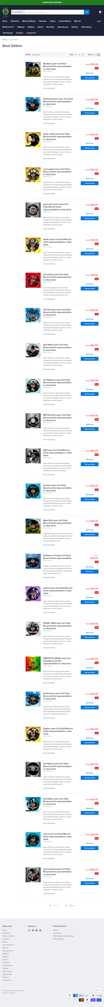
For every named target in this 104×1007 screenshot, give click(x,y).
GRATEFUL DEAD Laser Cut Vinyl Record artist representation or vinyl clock (57, 661)
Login (99, 21)
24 (76, 54)
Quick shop (89, 73)
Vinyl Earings (8, 33)
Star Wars (50, 27)
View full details (49, 88)
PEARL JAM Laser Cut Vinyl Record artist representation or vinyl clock (57, 626)
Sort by (28, 55)
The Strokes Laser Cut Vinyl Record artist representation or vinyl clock (57, 312)
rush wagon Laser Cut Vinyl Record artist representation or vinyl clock (57, 172)
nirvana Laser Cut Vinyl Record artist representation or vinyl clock (57, 488)
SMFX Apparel (58, 939)
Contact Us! (31, 33)
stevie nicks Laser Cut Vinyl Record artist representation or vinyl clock (57, 872)
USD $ (96, 990)
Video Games (86, 27)
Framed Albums (65, 21)
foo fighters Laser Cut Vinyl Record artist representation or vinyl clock (57, 382)
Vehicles (74, 27)
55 (66, 906)
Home (5, 21)
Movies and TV (8, 27)
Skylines (31, 27)
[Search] (86, 12)
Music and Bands (28, 21)
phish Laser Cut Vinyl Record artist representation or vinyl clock (57, 242)
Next (72, 906)
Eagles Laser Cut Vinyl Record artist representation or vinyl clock (58, 731)
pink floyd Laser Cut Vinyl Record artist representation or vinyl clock (57, 347)
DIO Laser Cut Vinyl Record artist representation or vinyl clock (57, 453)
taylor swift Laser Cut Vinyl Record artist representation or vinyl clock (57, 137)
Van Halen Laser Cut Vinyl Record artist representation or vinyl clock (57, 766)
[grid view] (96, 55)
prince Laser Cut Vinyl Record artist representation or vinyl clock (57, 591)
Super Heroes (62, 27)
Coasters (19, 33)
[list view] (99, 55)
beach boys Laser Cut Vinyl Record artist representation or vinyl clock (57, 696)
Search (55, 930)
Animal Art (15, 21)
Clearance (43, 21)
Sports (40, 27)
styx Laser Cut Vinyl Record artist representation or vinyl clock (57, 836)
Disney (52, 21)
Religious (20, 27)
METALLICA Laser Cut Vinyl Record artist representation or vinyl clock (57, 418)
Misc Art (77, 21)
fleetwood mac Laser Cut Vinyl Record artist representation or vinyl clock (58, 101)
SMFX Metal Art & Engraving (63, 936)
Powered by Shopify (9, 993)
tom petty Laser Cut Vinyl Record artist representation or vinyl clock (57, 277)
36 (79, 54)
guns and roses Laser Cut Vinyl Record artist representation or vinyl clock (57, 207)
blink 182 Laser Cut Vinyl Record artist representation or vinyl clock (57, 523)
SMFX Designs (47, 71)
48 (83, 54)
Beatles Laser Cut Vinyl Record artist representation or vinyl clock (57, 66)
